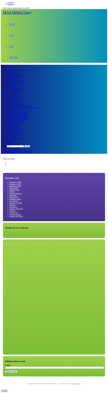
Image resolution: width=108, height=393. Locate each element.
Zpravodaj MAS (14, 129)
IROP (15, 93)
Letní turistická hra (15, 138)
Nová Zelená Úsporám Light (18, 114)
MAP (11, 110)
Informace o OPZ (15, 184)
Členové (12, 74)
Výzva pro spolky (15, 100)
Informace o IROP (15, 182)
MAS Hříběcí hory (17, 12)
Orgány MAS (13, 77)
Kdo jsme (12, 72)
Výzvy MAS (13, 212)
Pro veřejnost (13, 201)
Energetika (10, 140)
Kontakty (9, 142)
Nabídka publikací (15, 131)
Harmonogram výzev (16, 89)
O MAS (10, 70)
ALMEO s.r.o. (76, 384)
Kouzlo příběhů (14, 125)
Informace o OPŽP (15, 203)
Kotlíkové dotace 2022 (16, 121)
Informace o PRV (15, 186)
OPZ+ (16, 95)
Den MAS (12, 136)
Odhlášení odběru (15, 199)
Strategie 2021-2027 (16, 83)
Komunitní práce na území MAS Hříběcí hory (24, 108)
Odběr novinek (14, 190)
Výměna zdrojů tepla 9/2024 (18, 115)
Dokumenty (13, 79)
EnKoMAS (13, 123)
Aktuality (9, 85)
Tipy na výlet (13, 134)
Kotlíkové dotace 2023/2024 (18, 119)
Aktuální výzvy (14, 91)
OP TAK (17, 98)
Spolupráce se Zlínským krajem (19, 106)
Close (4, 391)
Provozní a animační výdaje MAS (20, 112)
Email (8, 365)
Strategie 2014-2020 (16, 81)
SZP (15, 96)
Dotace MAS (10, 87)
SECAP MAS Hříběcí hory (18, 117)
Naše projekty (11, 102)
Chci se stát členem (15, 76)
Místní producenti (15, 133)
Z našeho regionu (12, 127)
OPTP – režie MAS (15, 104)
